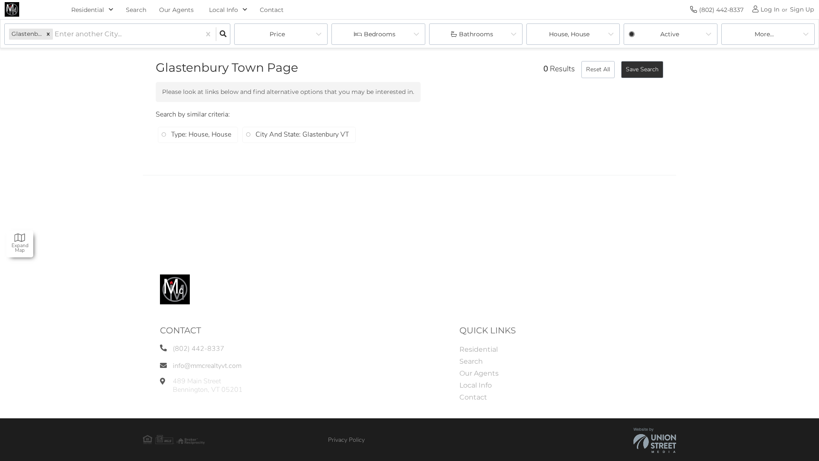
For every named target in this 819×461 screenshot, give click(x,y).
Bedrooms (379, 34)
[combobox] (55, 34)
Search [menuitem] (136, 10)
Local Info (223, 10)
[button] (48, 34)
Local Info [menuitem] (475, 385)
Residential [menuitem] (478, 349)
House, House (569, 34)
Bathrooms (476, 34)
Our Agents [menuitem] (176, 10)
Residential (87, 10)
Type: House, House (201, 134)
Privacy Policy (346, 440)
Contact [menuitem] (272, 10)
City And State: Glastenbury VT (302, 134)
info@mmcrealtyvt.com (207, 366)
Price (277, 34)
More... (764, 34)
